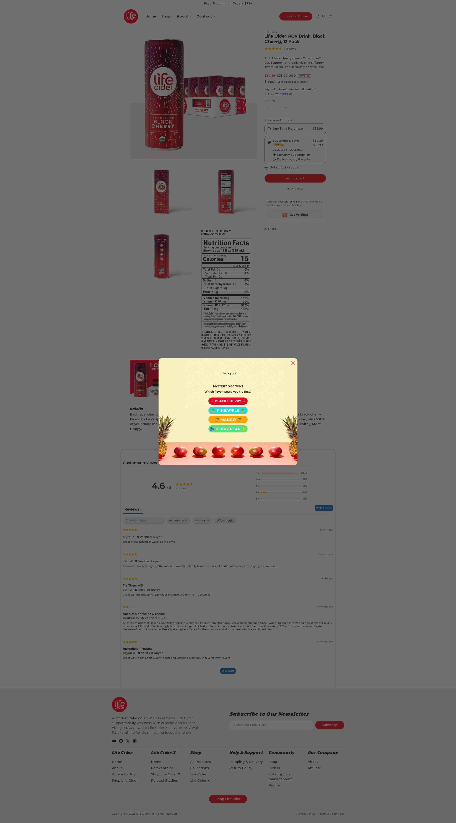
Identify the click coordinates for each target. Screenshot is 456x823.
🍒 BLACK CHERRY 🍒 (228, 401)
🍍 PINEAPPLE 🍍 (228, 410)
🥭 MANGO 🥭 (228, 419)
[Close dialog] (293, 363)
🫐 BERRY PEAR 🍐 (228, 429)
